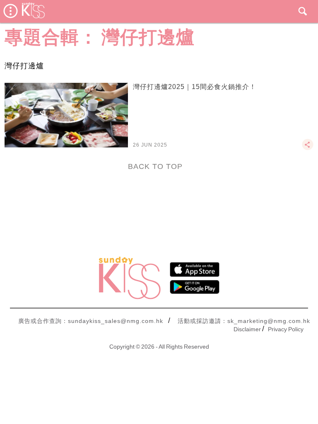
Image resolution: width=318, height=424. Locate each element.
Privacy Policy (286, 329)
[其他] (307, 148)
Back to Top (155, 166)
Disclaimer (247, 329)
